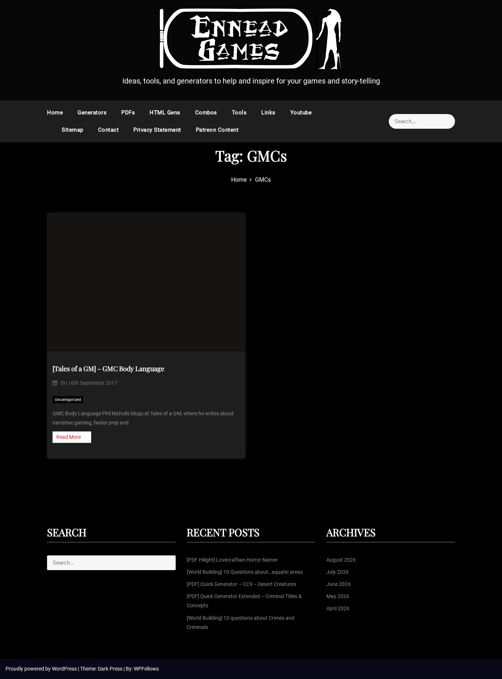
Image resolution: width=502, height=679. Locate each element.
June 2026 (338, 584)
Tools (239, 112)
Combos (206, 112)
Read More (68, 437)
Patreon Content (217, 130)
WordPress (65, 669)
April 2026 (337, 608)
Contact (108, 130)
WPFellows (146, 669)
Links (268, 112)
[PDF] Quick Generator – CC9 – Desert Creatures (241, 584)
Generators (92, 112)
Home (55, 112)
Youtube (301, 112)
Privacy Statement (157, 130)
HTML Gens (165, 112)
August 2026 (341, 560)
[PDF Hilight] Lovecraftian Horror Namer (232, 560)
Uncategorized (68, 399)
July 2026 (337, 572)
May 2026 (337, 596)
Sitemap (72, 130)
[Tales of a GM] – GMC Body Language (108, 368)
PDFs (128, 112)
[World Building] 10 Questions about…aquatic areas (245, 572)
